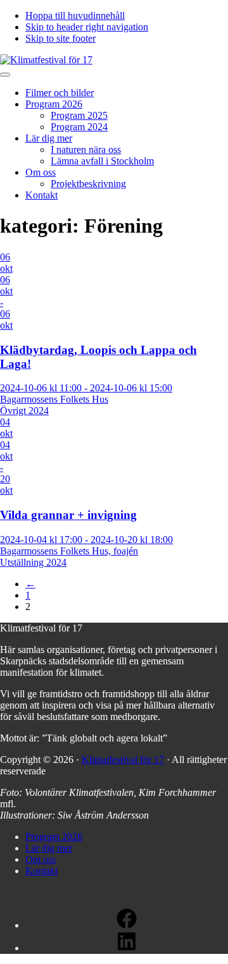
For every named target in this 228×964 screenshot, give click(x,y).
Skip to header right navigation (86, 26)
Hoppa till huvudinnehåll (75, 15)
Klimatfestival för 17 (123, 759)
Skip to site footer (60, 38)
